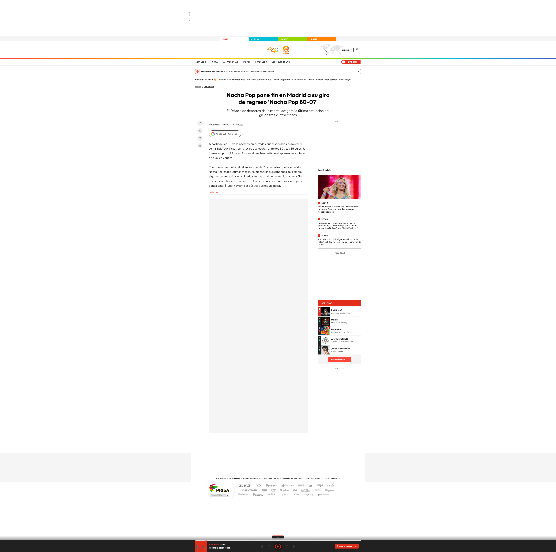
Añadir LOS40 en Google (227, 133)
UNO (265, 489)
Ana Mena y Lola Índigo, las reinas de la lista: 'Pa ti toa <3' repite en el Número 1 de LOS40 (339, 242)
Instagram (260, 447)
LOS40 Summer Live (281, 62)
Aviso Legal (221, 478)
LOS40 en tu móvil (313, 478)
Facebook (200, 123)
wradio (273, 489)
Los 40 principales (258, 486)
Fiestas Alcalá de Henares (231, 79)
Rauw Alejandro (282, 79)
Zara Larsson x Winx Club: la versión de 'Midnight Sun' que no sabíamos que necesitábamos (338, 209)
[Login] (357, 49)
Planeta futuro (316, 489)
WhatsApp (200, 138)
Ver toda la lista (338, 359)
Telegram (200, 145)
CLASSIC (255, 39)
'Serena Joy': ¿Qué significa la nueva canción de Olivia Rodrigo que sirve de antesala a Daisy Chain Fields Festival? (338, 225)
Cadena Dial (295, 489)
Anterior (262, 546)
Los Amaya (345, 79)
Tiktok (266, 447)
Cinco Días (284, 489)
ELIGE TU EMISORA (345, 546)
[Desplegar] (278, 536)
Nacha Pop (213, 192)
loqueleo (309, 494)
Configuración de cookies (292, 478)
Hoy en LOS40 (261, 62)
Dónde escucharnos (332, 478)
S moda (296, 494)
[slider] (278, 540)
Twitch (289, 447)
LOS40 (225, 39)
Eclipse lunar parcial (326, 79)
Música (214, 62)
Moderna (257, 494)
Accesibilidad (234, 478)
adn (319, 486)
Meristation (322, 494)
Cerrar (358, 71)
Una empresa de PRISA (219, 488)
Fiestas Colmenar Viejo (259, 79)
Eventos (246, 62)
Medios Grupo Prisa (219, 495)
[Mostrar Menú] (199, 49)
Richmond (243, 494)
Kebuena (327, 489)
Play (278, 546)
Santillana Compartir (287, 486)
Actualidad (209, 87)
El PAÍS (245, 486)
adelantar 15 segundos (287, 546)
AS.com (309, 486)
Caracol (329, 486)
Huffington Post (248, 489)
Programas (232, 62)
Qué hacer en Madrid (303, 79)
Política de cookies (271, 478)
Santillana (272, 486)
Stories (295, 447)
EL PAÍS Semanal (306, 489)
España (345, 50)
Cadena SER (300, 486)
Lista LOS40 (200, 62)
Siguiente (294, 546)
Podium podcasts (271, 494)
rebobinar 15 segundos (268, 546)
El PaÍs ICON (284, 494)
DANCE (284, 39)
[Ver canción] (325, 311)
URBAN (313, 39)
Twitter (200, 130)
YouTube (272, 447)
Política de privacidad (251, 478)
